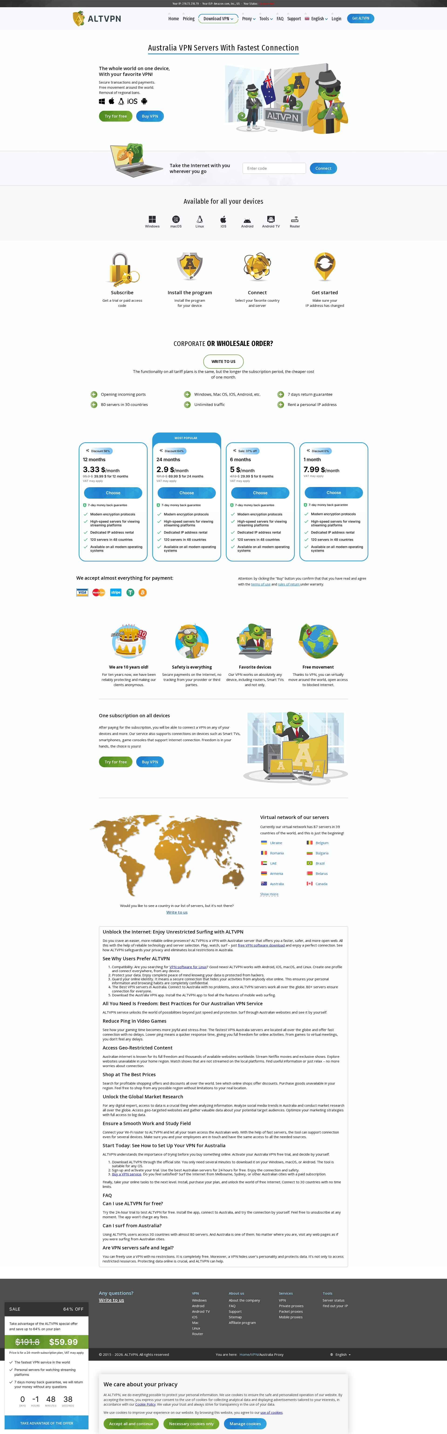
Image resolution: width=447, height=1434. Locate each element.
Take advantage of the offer (46, 1423)
